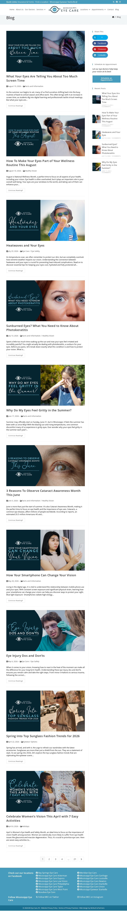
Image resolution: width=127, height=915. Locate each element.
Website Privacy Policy (49, 908)
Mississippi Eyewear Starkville (63, 2)
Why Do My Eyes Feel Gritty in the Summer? (39, 410)
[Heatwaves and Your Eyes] (96, 134)
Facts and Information (34, 86)
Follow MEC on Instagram (91, 897)
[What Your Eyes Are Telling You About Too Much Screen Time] (96, 99)
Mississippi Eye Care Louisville (94, 878)
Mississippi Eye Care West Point (53, 889)
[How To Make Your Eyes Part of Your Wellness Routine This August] (96, 119)
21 (75, 859)
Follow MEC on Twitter (48, 897)
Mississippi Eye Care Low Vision (52, 881)
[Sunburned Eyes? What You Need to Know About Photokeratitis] (96, 150)
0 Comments (106, 106)
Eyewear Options (30, 742)
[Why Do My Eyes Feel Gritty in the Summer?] (96, 167)
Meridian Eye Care (88, 872)
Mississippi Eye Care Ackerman (52, 875)
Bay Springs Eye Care (48, 872)
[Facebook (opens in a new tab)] (116, 2)
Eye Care (25, 251)
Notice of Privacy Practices (68, 908)
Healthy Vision (31, 171)
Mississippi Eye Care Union (92, 886)
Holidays (25, 826)
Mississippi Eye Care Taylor (50, 886)
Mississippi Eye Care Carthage (94, 875)
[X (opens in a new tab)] (113, 2)
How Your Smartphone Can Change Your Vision (41, 575)
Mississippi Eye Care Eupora (51, 878)
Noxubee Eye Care (46, 892)
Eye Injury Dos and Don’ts (25, 656)
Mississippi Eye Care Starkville (93, 884)
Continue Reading (16, 106)
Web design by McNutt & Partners (91, 908)
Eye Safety (35, 251)
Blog (119, 17)
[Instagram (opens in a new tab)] (119, 2)
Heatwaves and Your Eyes (25, 245)
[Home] (113, 17)
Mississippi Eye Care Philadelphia (53, 884)
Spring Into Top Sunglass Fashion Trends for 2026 (43, 736)
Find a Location (41, 2)
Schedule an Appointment (106, 79)
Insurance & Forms (26, 2)
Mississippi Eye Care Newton (93, 881)
